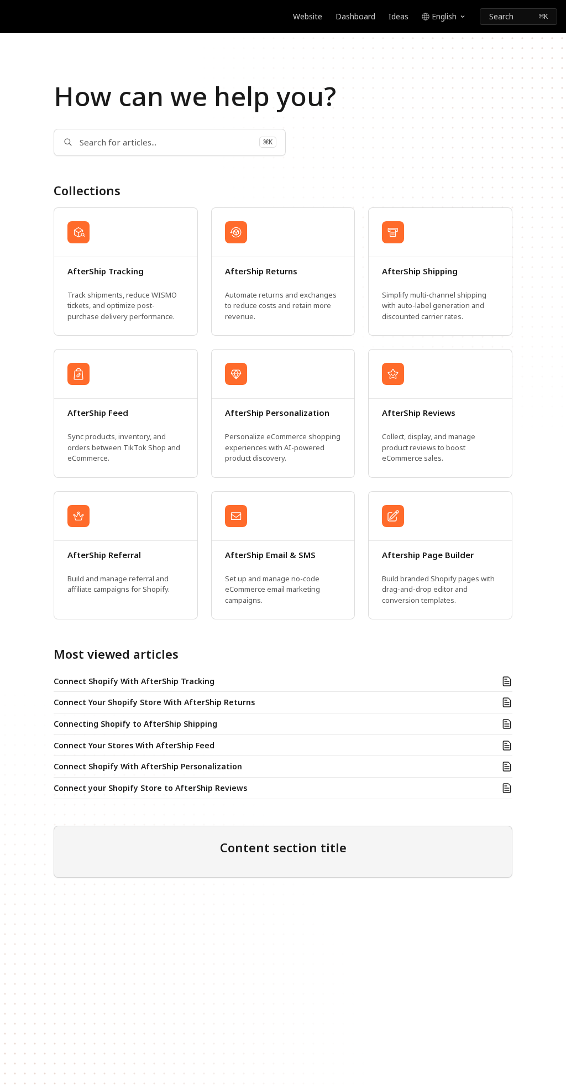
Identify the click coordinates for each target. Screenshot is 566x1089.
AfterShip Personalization (277, 413)
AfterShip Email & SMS (270, 555)
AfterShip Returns (261, 271)
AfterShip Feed (97, 413)
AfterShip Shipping (420, 271)
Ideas (398, 16)
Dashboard (355, 16)
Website (307, 16)
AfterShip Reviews (418, 413)
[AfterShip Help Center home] (11, 16)
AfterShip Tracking (105, 271)
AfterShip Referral (104, 555)
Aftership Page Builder (428, 555)
